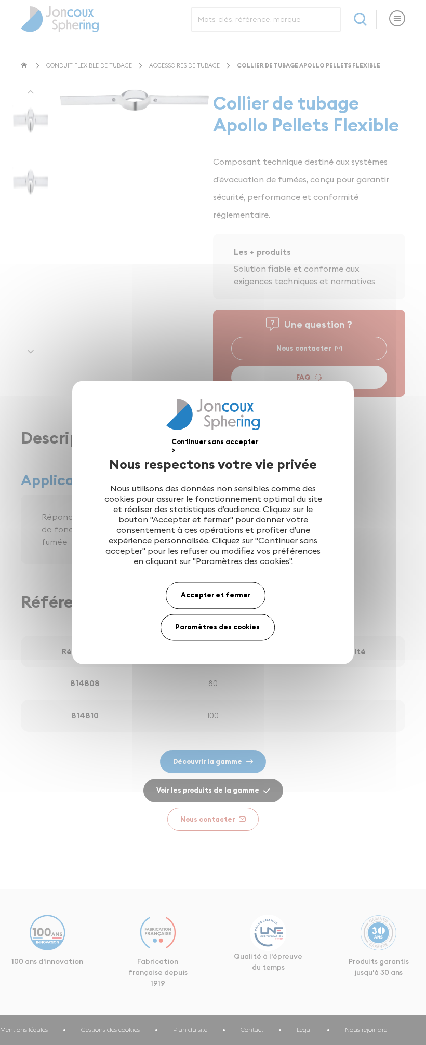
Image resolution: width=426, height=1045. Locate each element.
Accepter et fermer (215, 595)
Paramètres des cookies (218, 627)
